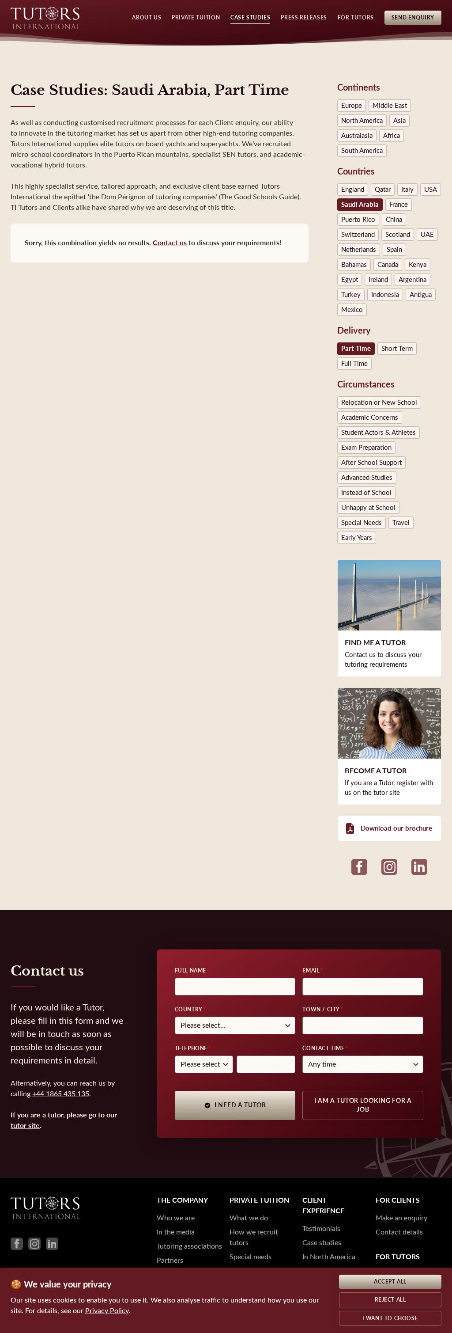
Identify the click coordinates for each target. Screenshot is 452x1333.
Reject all (390, 1300)
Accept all (390, 1282)
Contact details (399, 1232)
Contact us (170, 243)
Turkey (351, 295)
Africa (391, 136)
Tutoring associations (189, 1246)
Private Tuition (196, 18)
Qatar (383, 190)
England (352, 190)
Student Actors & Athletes (378, 433)
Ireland (378, 280)
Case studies (321, 1242)
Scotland (397, 235)
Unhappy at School (368, 508)
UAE (427, 235)
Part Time (356, 349)
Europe (351, 106)
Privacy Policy (106, 1310)
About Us (146, 18)
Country (189, 1009)
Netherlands (358, 250)
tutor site (25, 1125)
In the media (176, 1232)
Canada (387, 265)
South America (362, 151)
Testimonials (321, 1228)
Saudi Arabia (360, 205)
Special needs (250, 1257)
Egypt (349, 280)
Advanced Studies (366, 478)
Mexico (352, 310)
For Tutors (356, 18)
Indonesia (385, 295)
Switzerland (358, 235)
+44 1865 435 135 (60, 1094)
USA (430, 190)
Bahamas (354, 265)
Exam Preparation (366, 448)
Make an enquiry (401, 1218)
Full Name (190, 971)
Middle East (390, 106)
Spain (394, 250)
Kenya (417, 265)
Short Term (397, 349)
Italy (407, 190)
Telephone (191, 1048)
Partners (170, 1260)
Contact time (323, 1048)
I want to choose (390, 1318)
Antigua (421, 295)
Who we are (176, 1218)
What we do (249, 1218)
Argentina (412, 280)
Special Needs (361, 523)
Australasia (357, 136)
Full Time (354, 364)
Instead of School (366, 493)
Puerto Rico (358, 220)
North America (362, 121)
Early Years (356, 538)
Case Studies (250, 18)
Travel (401, 523)
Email (311, 971)
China (394, 220)
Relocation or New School (379, 402)
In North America (328, 1257)
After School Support (371, 463)
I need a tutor (240, 1105)
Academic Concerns (369, 418)
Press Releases (304, 18)
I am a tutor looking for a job (363, 1105)
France (398, 205)
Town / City (321, 1009)
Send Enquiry (413, 18)
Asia (399, 121)
